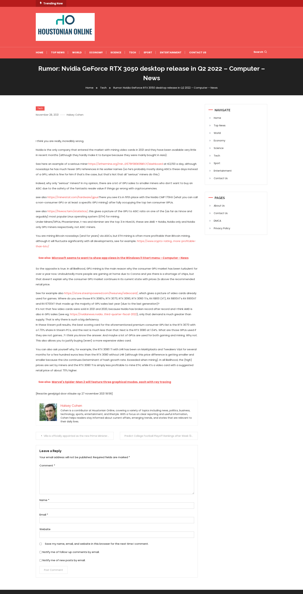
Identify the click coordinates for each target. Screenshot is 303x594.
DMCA (217, 221)
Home (39, 52)
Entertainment (170, 52)
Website (44, 529)
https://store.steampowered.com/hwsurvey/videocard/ (101, 293)
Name (44, 500)
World (77, 52)
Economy (96, 52)
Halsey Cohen (75, 115)
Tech (132, 52)
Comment (47, 465)
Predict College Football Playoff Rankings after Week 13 (157, 436)
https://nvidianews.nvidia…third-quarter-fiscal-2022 (103, 314)
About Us (219, 205)
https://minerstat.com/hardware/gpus (73, 197)
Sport (148, 52)
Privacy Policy (222, 228)
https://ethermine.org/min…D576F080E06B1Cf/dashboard (125, 164)
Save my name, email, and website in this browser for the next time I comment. (97, 544)
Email (43, 514)
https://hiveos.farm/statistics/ (68, 211)
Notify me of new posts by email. (63, 560)
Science (115, 52)
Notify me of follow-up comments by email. (70, 552)
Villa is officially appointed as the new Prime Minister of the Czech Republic (79, 436)
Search (258, 52)
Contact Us (197, 52)
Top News (58, 52)
